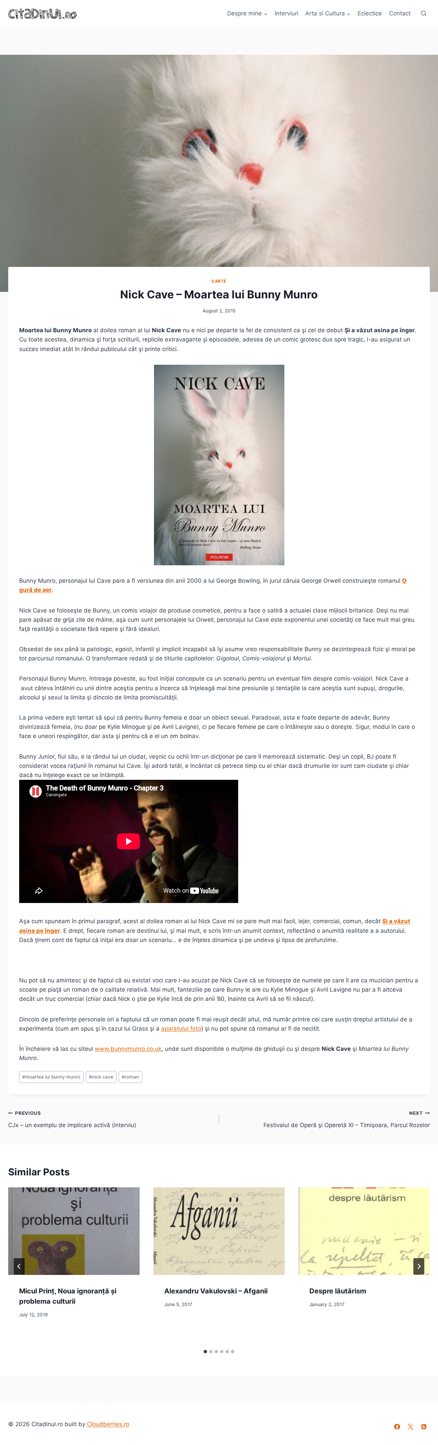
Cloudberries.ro (108, 1424)
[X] (410, 1426)
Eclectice (370, 13)
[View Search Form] (423, 14)
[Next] (418, 1266)
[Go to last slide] (19, 1266)
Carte (219, 281)
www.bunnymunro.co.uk (128, 1048)
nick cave (101, 1077)
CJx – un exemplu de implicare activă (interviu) (72, 1119)
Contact (400, 13)
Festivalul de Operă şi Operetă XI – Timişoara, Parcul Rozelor (346, 1119)
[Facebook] (397, 1426)
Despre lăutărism (337, 1291)
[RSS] (424, 1426)
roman (130, 1077)
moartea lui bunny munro (51, 1077)
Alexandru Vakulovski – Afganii (216, 1291)
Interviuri (286, 13)
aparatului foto (181, 1028)
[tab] (205, 1351)
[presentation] (74, 1231)
